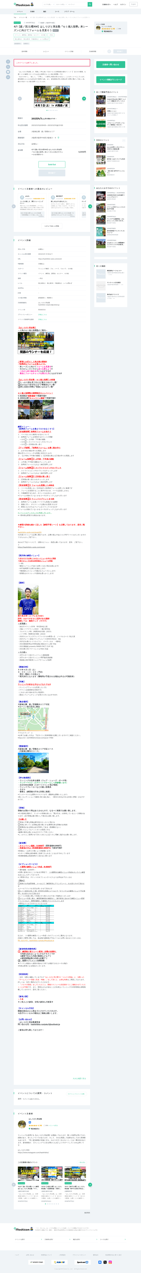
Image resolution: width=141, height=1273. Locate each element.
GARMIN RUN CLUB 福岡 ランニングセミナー (116, 196)
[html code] (8, 77)
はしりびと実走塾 (107, 26)
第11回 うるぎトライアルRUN (116, 159)
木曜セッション (112, 111)
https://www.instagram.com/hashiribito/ (33, 1152)
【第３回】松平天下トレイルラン (116, 172)
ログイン (123, 4)
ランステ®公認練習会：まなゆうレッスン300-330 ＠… (115, 220)
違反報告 (87, 1213)
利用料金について (46, 1255)
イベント (20, 11)
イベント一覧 (23, 17)
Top (15, 17)
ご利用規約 (62, 1255)
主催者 (32, 11)
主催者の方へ (106, 4)
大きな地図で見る (79, 1078)
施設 (44, 11)
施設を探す (76, 1239)
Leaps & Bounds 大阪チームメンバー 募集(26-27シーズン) (116, 100)
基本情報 (24, 51)
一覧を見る (82, 1162)
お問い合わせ (30, 1255)
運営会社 (95, 1255)
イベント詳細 (69, 51)
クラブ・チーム (69, 11)
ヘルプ (115, 4)
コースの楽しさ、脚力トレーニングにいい (31, 202)
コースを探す (104, 1239)
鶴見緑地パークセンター (114, 270)
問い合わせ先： (39, 1024)
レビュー (46, 51)
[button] (48, 110)
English (133, 4)
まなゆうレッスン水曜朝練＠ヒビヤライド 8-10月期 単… (116, 243)
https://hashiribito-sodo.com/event (50, 259)
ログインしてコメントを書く (76, 1094)
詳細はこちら (42, 314)
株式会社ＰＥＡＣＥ (113, 294)
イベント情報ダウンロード (111, 80)
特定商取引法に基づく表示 (113, 1255)
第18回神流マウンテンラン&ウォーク (115, 231)
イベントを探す (20, 1239)
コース (57, 11)
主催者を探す (49, 1239)
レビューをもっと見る (52, 226)
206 (119, 28)
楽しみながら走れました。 (59, 201)
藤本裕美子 (59, 196)
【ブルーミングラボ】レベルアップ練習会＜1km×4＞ (116, 124)
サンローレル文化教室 (114, 282)
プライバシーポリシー (79, 1255)
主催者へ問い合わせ (110, 64)
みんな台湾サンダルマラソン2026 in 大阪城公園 (116, 148)
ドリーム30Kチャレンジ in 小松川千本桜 (116, 208)
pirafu (27, 196)
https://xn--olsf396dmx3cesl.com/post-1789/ (35, 738)
